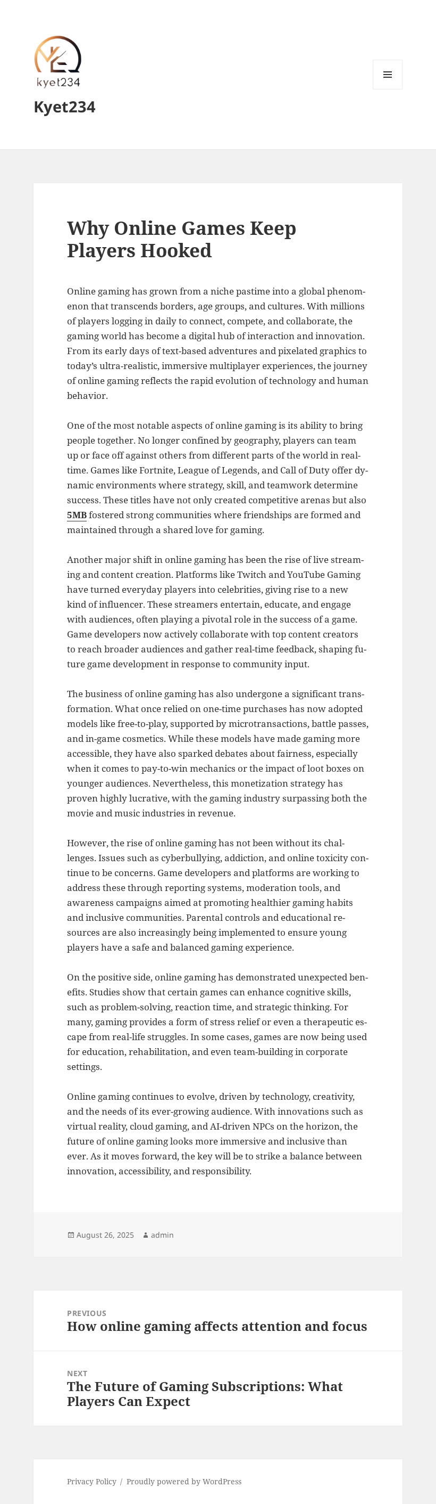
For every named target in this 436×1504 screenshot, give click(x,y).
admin (162, 1235)
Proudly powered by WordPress (184, 1481)
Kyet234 (64, 106)
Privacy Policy (91, 1481)
